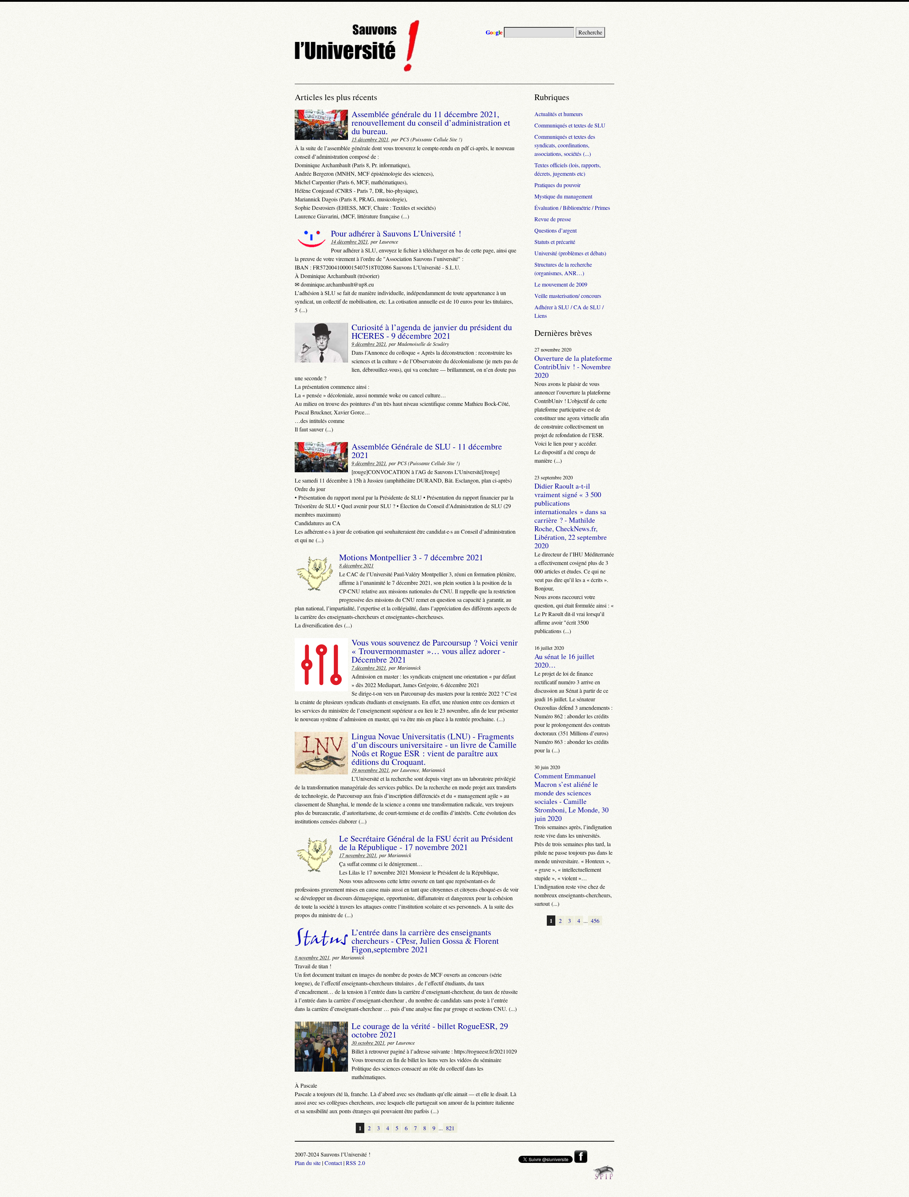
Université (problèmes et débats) (570, 253)
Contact (333, 1162)
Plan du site (308, 1162)
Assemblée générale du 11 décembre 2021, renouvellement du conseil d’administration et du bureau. (431, 122)
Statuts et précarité (554, 241)
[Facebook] (580, 1160)
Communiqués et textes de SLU (569, 125)
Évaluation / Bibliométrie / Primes (572, 207)
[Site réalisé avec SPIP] (603, 1177)
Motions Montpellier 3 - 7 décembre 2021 (411, 557)
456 (595, 920)
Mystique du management (563, 196)
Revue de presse (552, 219)
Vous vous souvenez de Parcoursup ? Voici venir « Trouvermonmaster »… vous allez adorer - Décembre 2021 (435, 651)
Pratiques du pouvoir (557, 185)
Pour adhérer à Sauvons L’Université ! (396, 233)
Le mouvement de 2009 (560, 284)
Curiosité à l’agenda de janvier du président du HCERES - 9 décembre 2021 (432, 331)
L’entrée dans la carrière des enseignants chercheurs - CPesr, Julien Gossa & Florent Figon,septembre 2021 (425, 940)
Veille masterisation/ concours (567, 295)
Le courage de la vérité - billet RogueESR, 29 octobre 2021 (430, 1030)
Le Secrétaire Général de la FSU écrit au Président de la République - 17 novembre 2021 (426, 843)
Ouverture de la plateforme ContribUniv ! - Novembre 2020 (573, 366)
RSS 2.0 (355, 1162)
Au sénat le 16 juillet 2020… (564, 661)
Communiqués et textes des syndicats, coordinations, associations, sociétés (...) (564, 145)
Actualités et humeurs (558, 114)
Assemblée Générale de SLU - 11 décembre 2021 (427, 451)
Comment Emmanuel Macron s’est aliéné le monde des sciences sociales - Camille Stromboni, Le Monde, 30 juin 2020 (571, 797)
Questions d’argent (555, 230)
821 (450, 1128)
